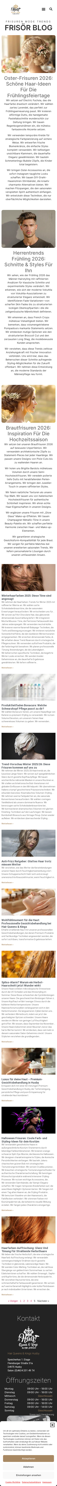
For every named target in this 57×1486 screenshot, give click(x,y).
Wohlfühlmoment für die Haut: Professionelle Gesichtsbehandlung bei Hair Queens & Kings (26, 923)
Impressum (47, 1482)
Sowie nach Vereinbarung (41, 1414)
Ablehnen (28, 1466)
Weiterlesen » (7, 668)
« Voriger (13, 1301)
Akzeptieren (28, 1458)
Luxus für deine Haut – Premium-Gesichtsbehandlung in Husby (22, 1081)
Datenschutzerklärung (31, 1482)
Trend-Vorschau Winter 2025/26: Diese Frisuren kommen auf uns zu (26, 766)
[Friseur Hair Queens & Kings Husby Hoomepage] (15, 9)
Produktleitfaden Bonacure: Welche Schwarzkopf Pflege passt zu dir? (24, 707)
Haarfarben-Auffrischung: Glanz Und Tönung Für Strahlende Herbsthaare (25, 1249)
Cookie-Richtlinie (12, 1482)
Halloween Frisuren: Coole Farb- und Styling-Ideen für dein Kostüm (24, 1140)
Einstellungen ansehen (28, 1475)
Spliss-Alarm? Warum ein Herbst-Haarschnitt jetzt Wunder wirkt (22, 984)
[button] (52, 1424)
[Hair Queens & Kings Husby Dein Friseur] (28, 1337)
